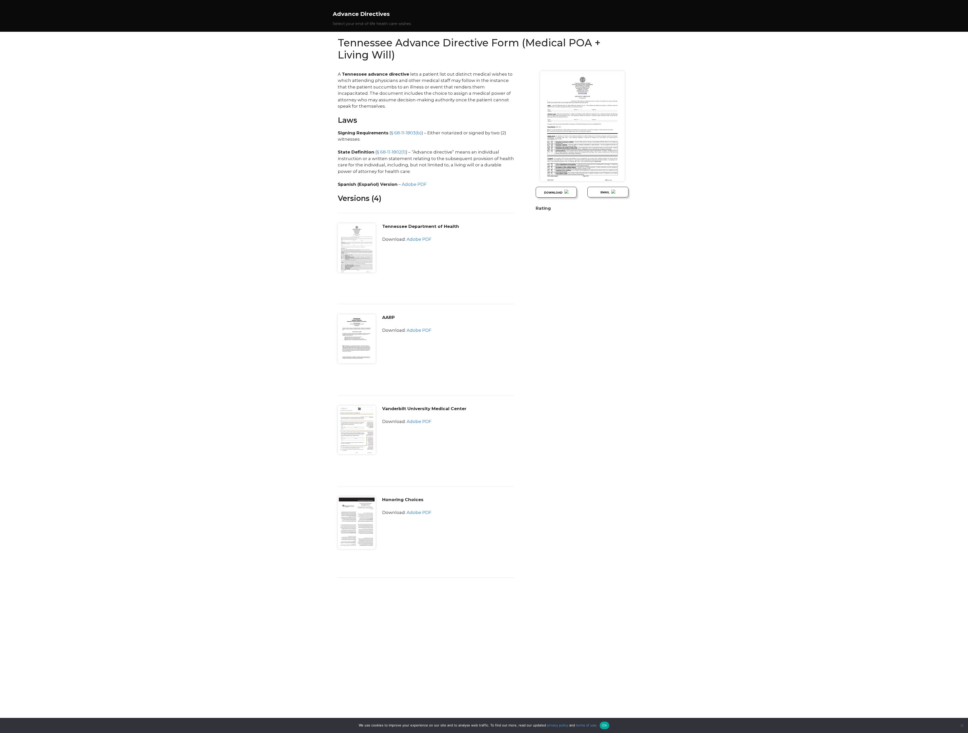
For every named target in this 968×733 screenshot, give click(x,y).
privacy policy (557, 725)
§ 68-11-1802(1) (391, 152)
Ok (604, 725)
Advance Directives (361, 14)
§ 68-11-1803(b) (406, 132)
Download (553, 192)
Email (605, 192)
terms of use (586, 725)
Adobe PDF (414, 184)
